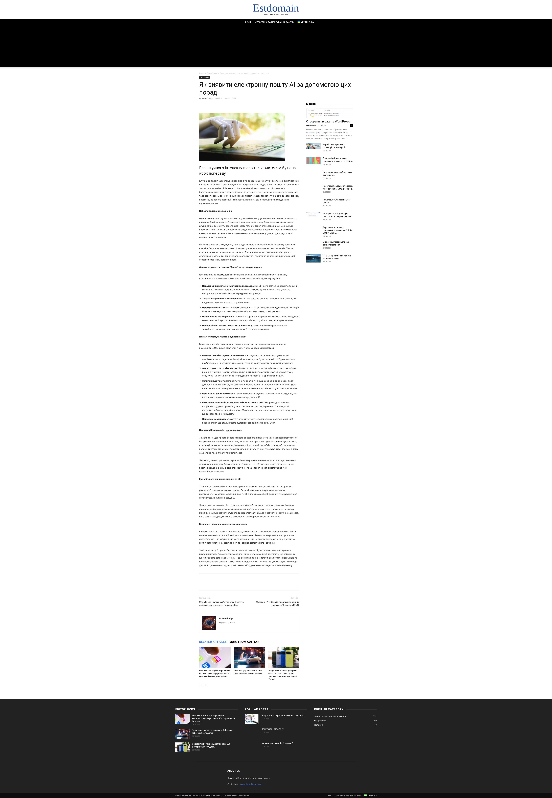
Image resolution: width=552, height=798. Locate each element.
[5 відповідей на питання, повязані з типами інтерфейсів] (313, 160)
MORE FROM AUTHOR (244, 642)
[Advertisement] (276, 47)
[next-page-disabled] (205, 685)
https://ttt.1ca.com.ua (227, 623)
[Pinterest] (215, 105)
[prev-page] (201, 685)
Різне (248, 22)
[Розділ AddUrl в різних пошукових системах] (251, 719)
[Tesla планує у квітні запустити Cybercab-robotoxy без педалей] (249, 657)
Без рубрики (212, 73)
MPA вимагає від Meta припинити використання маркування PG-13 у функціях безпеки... (213, 718)
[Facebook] (202, 105)
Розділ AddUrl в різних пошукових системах (282, 715)
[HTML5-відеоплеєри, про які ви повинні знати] (313, 258)
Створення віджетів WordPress (328, 121)
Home (201, 73)
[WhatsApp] (222, 105)
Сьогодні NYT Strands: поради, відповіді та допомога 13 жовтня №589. (277, 603)
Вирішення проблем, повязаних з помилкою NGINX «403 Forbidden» (337, 230)
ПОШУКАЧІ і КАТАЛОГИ (272, 729)
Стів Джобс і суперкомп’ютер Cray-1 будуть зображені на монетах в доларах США (221, 603)
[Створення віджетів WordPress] (329, 113)
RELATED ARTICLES (213, 642)
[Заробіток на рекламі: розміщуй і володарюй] (313, 146)
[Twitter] (209, 105)
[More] (229, 105)
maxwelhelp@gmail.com (250, 784)
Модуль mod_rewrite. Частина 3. (277, 743)
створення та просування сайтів (274, 22)
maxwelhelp (206, 98)
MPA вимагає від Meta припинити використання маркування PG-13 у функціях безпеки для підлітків (214, 673)
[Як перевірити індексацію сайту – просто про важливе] (313, 214)
